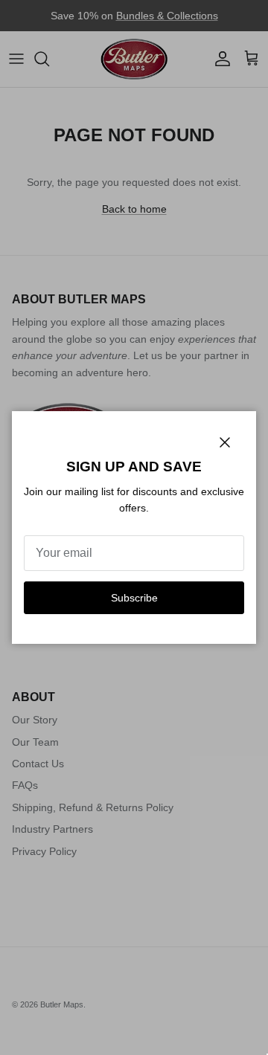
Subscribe (134, 598)
